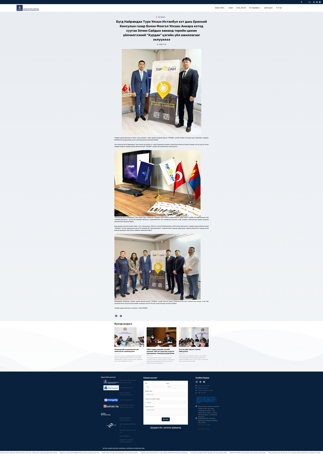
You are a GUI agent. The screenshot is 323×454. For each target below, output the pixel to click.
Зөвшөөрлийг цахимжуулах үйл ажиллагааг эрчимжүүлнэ (126, 350)
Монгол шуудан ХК (125, 436)
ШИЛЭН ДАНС (268, 8)
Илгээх (165, 419)
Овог (167, 383)
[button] (301, 2)
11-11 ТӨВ (279, 8)
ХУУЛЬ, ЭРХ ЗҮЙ (241, 8)
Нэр (146, 383)
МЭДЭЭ (231, 8)
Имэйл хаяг (148, 391)
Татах (209, 425)
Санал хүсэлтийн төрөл (152, 399)
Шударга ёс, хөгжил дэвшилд (165, 427)
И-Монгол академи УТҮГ (126, 400)
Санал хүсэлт (149, 406)
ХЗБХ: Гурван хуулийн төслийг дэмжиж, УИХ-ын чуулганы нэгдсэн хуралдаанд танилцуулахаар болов (160, 351)
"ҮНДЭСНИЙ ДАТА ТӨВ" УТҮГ (127, 387)
